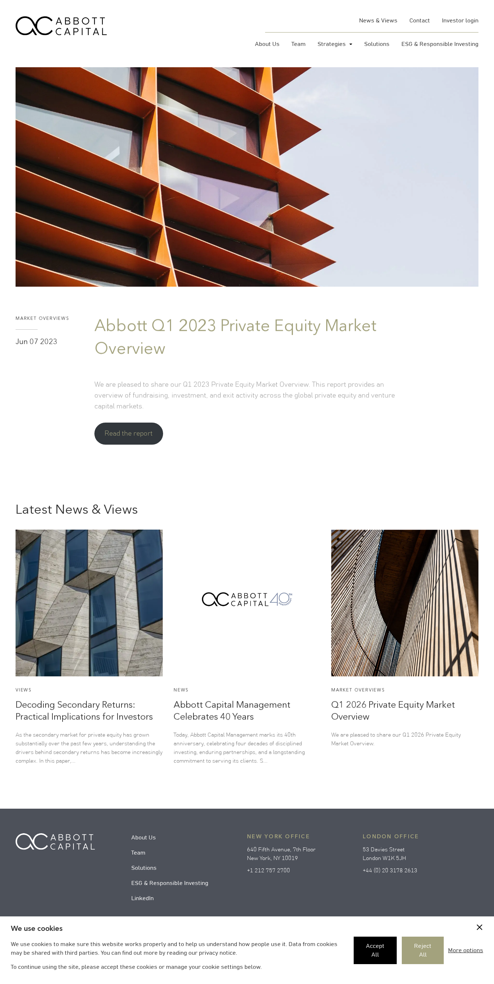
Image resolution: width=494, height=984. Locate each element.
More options (465, 950)
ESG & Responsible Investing (169, 883)
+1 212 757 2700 (268, 870)
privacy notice (217, 953)
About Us (143, 837)
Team (138, 853)
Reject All (422, 950)
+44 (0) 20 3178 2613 (390, 870)
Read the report (129, 433)
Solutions (144, 868)
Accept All (375, 950)
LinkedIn (142, 898)
